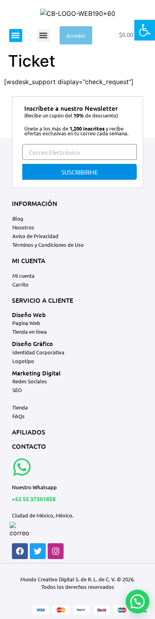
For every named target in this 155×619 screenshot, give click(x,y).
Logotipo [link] (23, 361)
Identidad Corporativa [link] (38, 352)
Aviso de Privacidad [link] (35, 236)
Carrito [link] (20, 284)
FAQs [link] (18, 416)
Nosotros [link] (23, 227)
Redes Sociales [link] (29, 381)
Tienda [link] (20, 407)
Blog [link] (17, 218)
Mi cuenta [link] (23, 275)
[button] (15, 35)
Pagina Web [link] (26, 322)
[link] (144, 30)
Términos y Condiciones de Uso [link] (48, 244)
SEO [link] (17, 389)
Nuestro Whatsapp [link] (34, 487)
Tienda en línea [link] (29, 331)
